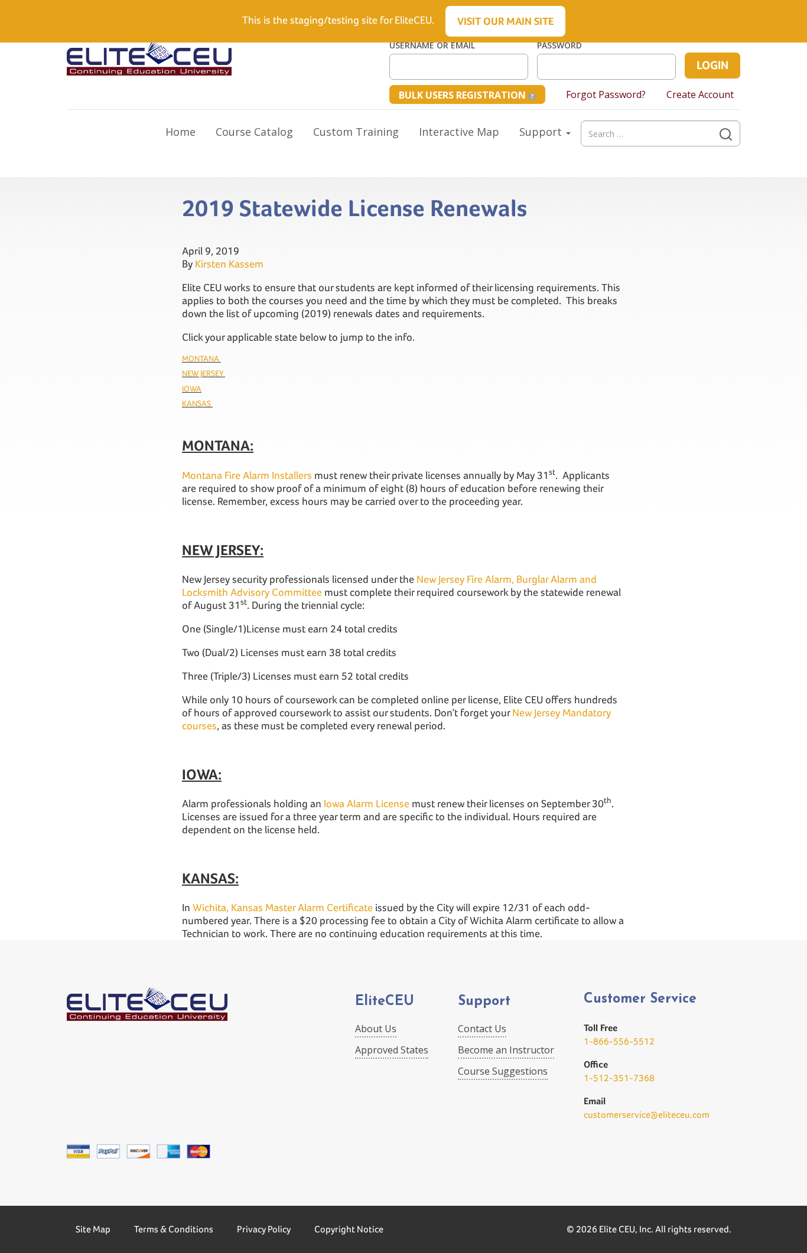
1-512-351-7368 (619, 1078)
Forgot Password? (606, 94)
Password (559, 45)
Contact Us (482, 1028)
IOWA (191, 388)
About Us (375, 1028)
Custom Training (356, 132)
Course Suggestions (503, 1071)
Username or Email (432, 45)
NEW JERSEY (203, 373)
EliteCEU (384, 1002)
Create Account (700, 94)
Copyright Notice (348, 1229)
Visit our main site (505, 21)
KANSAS (197, 403)
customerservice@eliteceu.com (647, 1114)
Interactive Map (459, 132)
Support (542, 132)
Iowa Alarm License (366, 803)
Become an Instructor (506, 1049)
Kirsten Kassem (229, 263)
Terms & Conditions (173, 1229)
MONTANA (201, 358)
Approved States (391, 1049)
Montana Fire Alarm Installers (247, 475)
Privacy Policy (264, 1229)
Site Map (93, 1229)
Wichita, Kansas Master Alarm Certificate (283, 907)
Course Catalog (254, 132)
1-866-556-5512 (619, 1041)
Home (180, 132)
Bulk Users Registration (463, 95)
